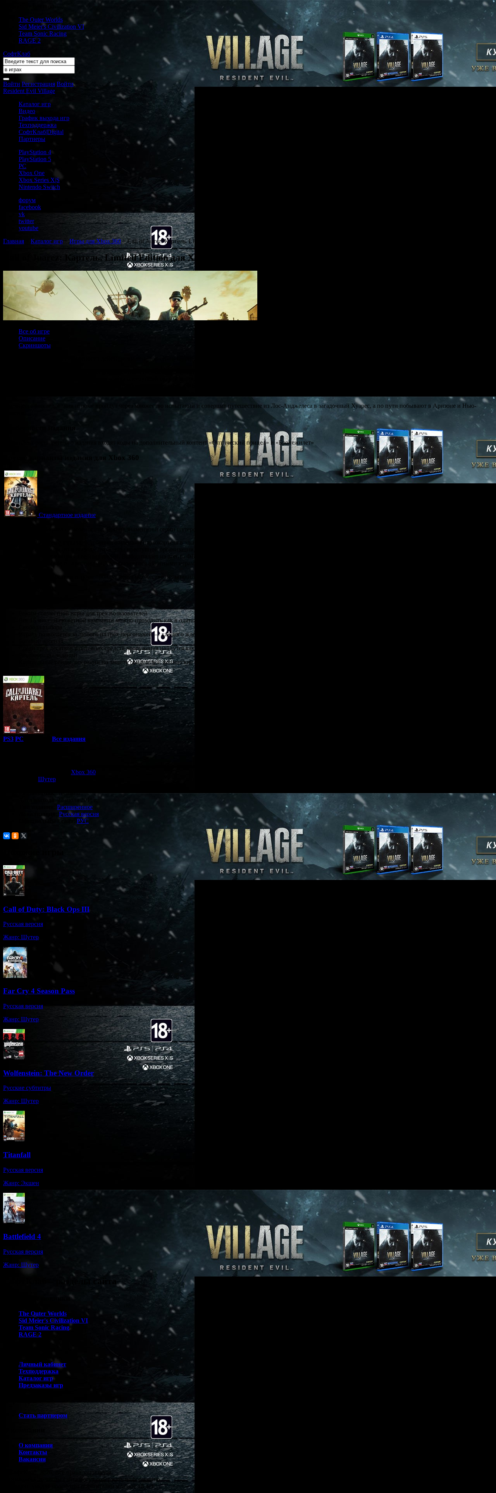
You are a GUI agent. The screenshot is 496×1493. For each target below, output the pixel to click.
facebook (30, 207)
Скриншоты (35, 345)
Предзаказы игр (41, 1385)
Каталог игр (35, 104)
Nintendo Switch (39, 187)
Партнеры (32, 139)
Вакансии (32, 1459)
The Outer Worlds (41, 19)
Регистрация (38, 84)
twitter (26, 221)
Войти (11, 84)
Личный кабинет (42, 1364)
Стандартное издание (67, 515)
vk (22, 214)
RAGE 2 (30, 40)
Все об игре (34, 331)
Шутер (47, 779)
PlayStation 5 (35, 159)
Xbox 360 (83, 772)
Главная (13, 241)
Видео (27, 111)
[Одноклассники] (15, 835)
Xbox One (32, 173)
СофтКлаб (16, 53)
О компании (36, 1445)
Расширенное (75, 807)
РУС (83, 821)
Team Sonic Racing (43, 33)
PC (22, 166)
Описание (32, 338)
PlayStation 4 (35, 152)
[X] (23, 835)
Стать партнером (43, 1415)
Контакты (33, 1452)
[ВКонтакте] (6, 835)
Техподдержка (38, 125)
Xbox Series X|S (39, 180)
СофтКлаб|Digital (41, 132)
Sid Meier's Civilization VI (51, 26)
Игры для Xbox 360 (95, 241)
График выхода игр (44, 118)
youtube (28, 228)
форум (27, 200)
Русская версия (79, 814)
